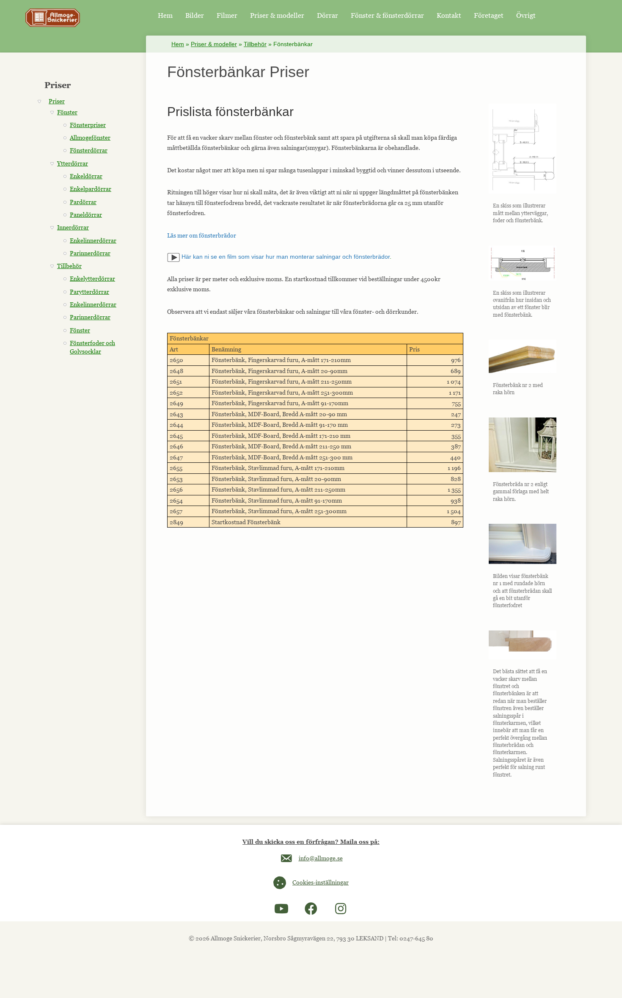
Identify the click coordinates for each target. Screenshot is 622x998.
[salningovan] (522, 263)
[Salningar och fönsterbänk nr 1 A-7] (522, 149)
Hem (177, 44)
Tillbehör (255, 44)
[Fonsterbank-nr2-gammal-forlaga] (522, 444)
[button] (281, 908)
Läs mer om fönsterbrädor (201, 235)
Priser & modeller (214, 44)
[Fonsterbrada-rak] (522, 356)
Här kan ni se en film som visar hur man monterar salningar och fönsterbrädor (285, 256)
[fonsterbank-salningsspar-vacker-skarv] (522, 644)
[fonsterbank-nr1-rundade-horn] (522, 544)
